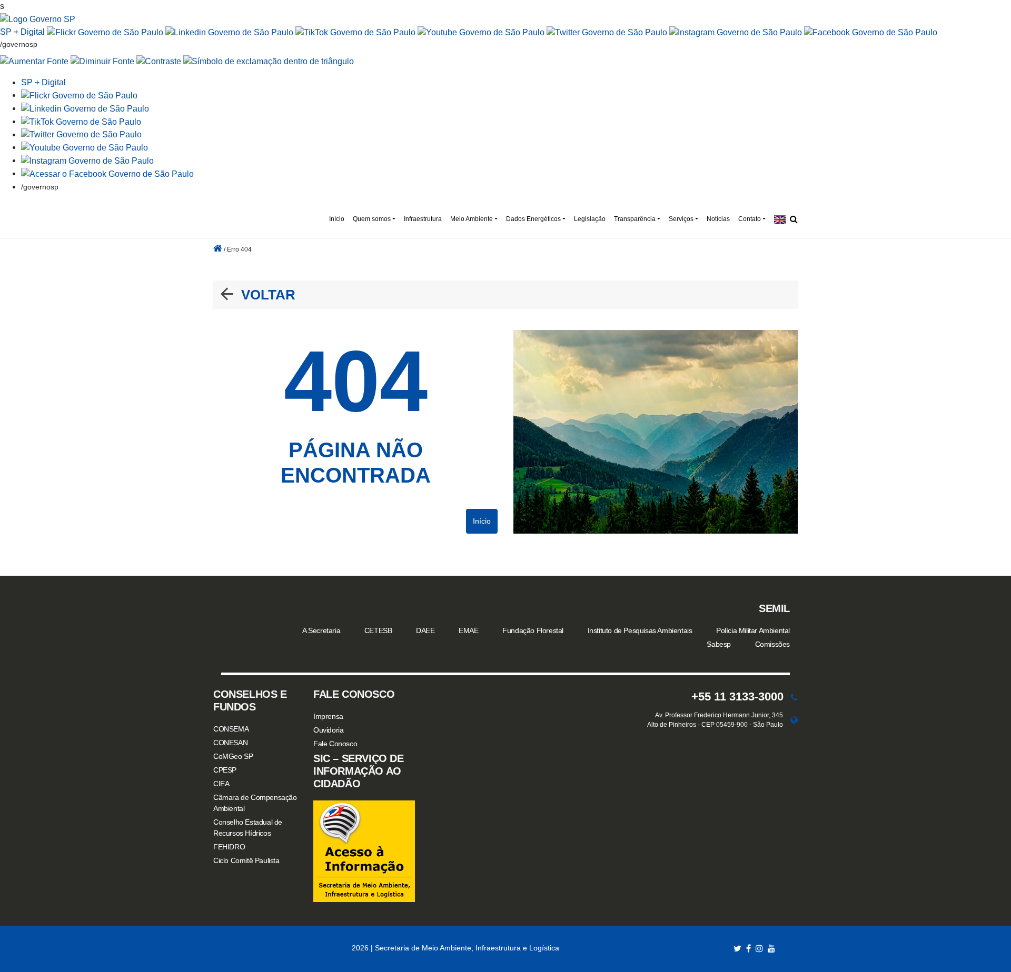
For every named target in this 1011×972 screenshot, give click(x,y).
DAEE (425, 630)
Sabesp (719, 644)
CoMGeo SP (233, 756)
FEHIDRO (229, 847)
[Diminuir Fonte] (102, 61)
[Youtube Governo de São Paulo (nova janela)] (481, 31)
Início (336, 219)
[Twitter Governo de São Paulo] (81, 134)
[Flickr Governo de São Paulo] (79, 95)
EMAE (468, 630)
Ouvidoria (328, 730)
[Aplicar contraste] (158, 61)
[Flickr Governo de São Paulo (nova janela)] (105, 31)
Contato (749, 219)
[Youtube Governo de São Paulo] (84, 147)
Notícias (718, 219)
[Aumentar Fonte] (34, 61)
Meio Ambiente (471, 219)
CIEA (221, 783)
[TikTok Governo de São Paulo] (81, 121)
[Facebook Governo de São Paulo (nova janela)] (870, 31)
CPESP (224, 770)
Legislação (590, 219)
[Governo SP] (37, 18)
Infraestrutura (423, 219)
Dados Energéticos (533, 219)
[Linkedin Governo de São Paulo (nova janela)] (229, 31)
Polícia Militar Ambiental (753, 630)
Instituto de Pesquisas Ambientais (640, 630)
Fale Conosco (335, 743)
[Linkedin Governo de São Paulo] (85, 108)
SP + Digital (22, 31)
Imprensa (328, 716)
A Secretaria (321, 630)
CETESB (378, 630)
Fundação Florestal (532, 630)
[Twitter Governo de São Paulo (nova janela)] (607, 31)
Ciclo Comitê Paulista (246, 860)
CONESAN (230, 742)
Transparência (635, 219)
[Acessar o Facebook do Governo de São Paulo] (107, 173)
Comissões (772, 644)
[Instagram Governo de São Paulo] (735, 31)
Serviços (681, 219)
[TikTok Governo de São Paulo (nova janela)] (355, 31)
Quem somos (372, 219)
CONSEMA (231, 729)
